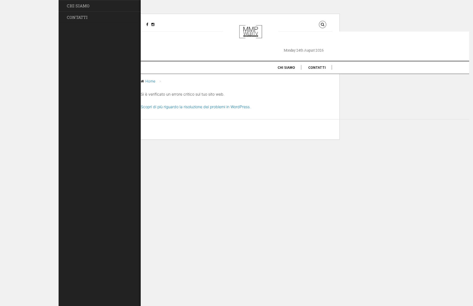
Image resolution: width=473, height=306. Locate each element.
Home (150, 81)
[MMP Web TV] (250, 36)
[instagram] (152, 24)
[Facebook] (147, 24)
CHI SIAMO (78, 5)
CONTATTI (77, 17)
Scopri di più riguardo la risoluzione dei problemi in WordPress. (196, 106)
